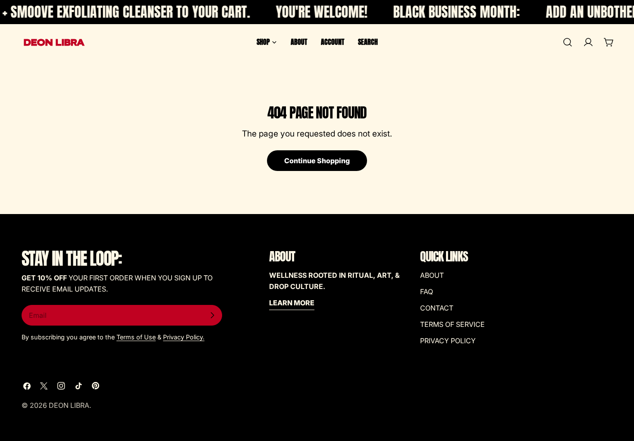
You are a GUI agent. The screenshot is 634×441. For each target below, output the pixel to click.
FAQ (426, 291)
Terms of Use (136, 337)
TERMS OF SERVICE (452, 324)
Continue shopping (317, 160)
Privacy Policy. (183, 337)
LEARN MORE (291, 302)
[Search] (567, 42)
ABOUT (432, 275)
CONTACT (436, 308)
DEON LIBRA (69, 405)
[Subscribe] (212, 315)
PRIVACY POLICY (448, 340)
